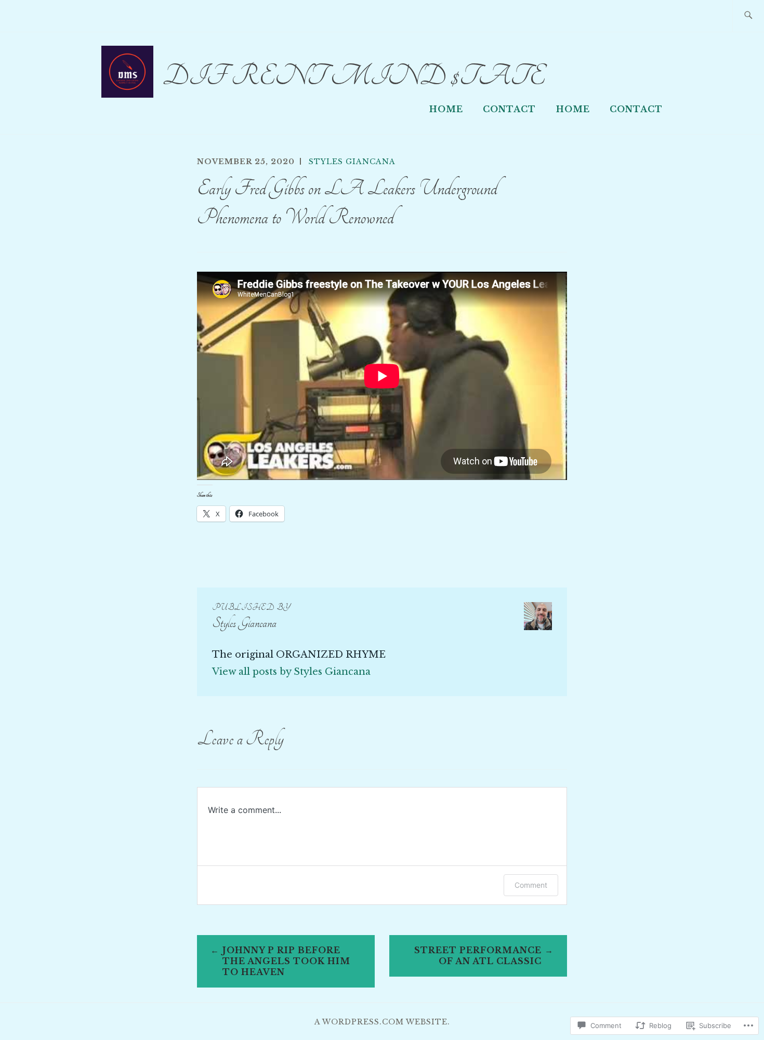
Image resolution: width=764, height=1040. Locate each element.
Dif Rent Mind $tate (354, 76)
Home (446, 109)
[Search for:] (748, 16)
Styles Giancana (352, 161)
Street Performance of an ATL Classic (478, 955)
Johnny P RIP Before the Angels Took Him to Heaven (286, 961)
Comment (531, 885)
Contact (509, 109)
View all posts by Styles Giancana (291, 671)
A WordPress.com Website (380, 1021)
